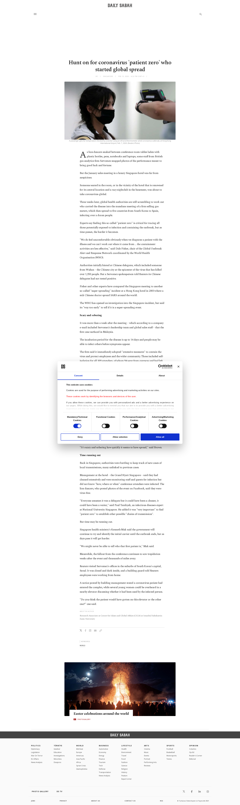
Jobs (33, 801)
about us (95, 801)
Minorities (58, 759)
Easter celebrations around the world (101, 713)
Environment (126, 752)
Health (124, 749)
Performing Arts (150, 762)
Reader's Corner (195, 755)
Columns (192, 749)
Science (124, 765)
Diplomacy (35, 749)
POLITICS (36, 745)
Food (123, 759)
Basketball (171, 752)
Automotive (103, 749)
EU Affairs (35, 759)
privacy (63, 801)
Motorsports (172, 755)
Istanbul (57, 749)
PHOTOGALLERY (84, 719)
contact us (130, 801)
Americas (80, 755)
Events (146, 755)
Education (58, 752)
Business (104, 745)
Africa (78, 762)
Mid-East (79, 749)
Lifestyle (126, 745)
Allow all (160, 437)
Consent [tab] (78, 376)
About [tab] (162, 376)
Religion (124, 769)
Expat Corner (126, 779)
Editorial (192, 759)
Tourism (102, 762)
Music (146, 752)
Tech (101, 765)
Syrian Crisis (81, 765)
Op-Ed (191, 752)
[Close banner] (178, 366)
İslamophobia (81, 769)
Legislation (35, 752)
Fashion (124, 762)
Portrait (147, 759)
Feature (124, 775)
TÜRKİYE (58, 745)
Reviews (147, 765)
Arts (146, 745)
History (124, 772)
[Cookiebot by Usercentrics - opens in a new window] (160, 366)
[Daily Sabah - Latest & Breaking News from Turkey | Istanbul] (120, 5)
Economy (102, 752)
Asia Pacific (80, 759)
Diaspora (57, 762)
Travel (123, 755)
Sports (170, 745)
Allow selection (120, 437)
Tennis (169, 759)
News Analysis (36, 762)
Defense (102, 769)
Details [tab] (120, 376)
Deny (80, 437)
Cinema (147, 749)
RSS (161, 801)
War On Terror (37, 755)
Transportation (105, 772)
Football (170, 749)
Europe (79, 752)
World (80, 745)
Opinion (193, 745)
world (82, 645)
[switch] (106, 426)
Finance (102, 759)
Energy (101, 755)
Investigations (59, 755)
